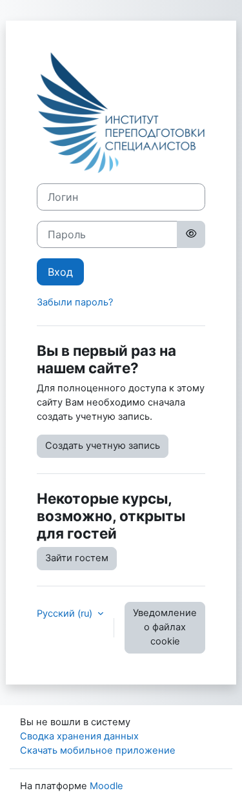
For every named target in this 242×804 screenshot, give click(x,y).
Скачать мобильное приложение (98, 750)
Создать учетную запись (102, 445)
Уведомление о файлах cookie (165, 627)
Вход (60, 271)
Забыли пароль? (75, 302)
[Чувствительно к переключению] (191, 234)
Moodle (106, 786)
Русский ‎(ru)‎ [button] (66, 613)
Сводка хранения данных (79, 736)
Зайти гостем (76, 558)
